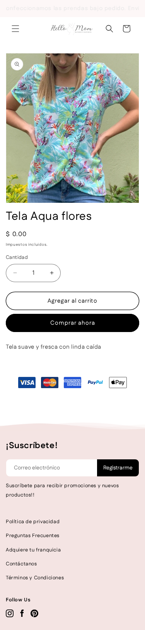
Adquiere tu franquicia (33, 549)
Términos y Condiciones (35, 577)
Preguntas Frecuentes (33, 535)
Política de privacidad (33, 521)
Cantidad (17, 257)
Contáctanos (21, 563)
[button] (15, 28)
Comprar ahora (72, 323)
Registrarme (118, 468)
